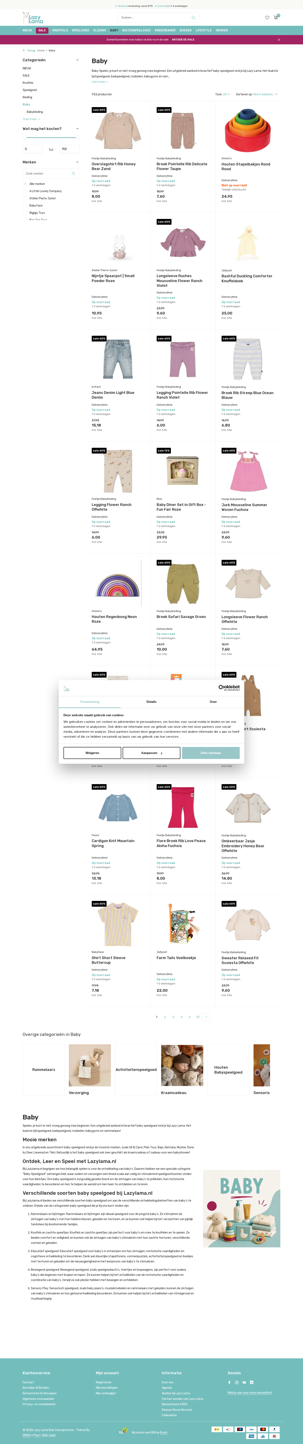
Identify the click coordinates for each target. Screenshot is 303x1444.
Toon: (218, 94)
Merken (222, 30)
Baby (114, 30)
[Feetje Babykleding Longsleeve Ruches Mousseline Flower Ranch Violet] (183, 242)
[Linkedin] (251, 1383)
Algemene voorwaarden (38, 1399)
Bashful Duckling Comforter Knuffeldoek (247, 278)
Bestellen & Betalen (36, 1388)
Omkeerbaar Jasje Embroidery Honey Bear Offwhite (243, 846)
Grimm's (227, 158)
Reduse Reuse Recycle (177, 1410)
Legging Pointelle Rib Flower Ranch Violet (182, 395)
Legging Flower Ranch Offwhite (112, 507)
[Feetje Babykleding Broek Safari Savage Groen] (183, 583)
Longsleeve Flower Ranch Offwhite (245, 619)
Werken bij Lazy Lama (176, 1393)
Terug (30, 50)
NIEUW (27, 30)
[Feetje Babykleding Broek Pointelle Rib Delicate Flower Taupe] (183, 130)
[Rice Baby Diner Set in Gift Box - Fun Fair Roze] (183, 471)
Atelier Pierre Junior (42, 198)
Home (41, 50)
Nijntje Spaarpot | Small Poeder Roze (113, 278)
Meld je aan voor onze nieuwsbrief (250, 1392)
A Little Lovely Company (45, 191)
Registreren (104, 1382)
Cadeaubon (169, 1415)
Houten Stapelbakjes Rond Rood (246, 166)
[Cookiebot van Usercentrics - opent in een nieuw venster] (222, 688)
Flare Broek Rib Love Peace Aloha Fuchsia (181, 843)
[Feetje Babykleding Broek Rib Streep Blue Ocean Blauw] (248, 359)
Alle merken (37, 184)
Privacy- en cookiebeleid (39, 1404)
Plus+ (37, 1435)
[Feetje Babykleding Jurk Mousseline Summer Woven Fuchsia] (248, 471)
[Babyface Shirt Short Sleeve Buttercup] (118, 924)
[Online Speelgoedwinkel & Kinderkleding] (38, 17)
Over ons (167, 1382)
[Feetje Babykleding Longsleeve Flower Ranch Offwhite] (248, 583)
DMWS (27, 1435)
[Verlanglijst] (267, 17)
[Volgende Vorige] (206, 1017)
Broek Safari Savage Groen (181, 616)
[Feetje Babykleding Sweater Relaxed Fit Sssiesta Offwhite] (248, 924)
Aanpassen (149, 753)
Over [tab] (213, 701)
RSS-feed (48, 1435)
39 (198, 1017)
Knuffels (60, 30)
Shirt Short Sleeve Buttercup (109, 960)
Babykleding (35, 112)
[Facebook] (229, 1383)
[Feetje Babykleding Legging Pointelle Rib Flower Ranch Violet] (183, 359)
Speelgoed (80, 30)
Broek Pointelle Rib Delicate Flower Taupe (182, 166)
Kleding (99, 30)
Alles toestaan (211, 753)
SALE (42, 30)
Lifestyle (204, 30)
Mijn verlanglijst (106, 1393)
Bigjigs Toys (37, 213)
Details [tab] (152, 701)
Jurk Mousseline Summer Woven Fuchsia (244, 507)
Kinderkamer (165, 30)
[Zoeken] (193, 17)
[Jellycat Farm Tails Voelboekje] (183, 924)
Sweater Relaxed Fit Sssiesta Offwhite (240, 960)
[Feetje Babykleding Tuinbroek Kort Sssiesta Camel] (248, 695)
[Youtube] (244, 1383)
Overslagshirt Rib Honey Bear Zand (114, 166)
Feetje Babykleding (104, 158)
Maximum (69, 149)
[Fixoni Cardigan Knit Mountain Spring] (118, 807)
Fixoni (95, 835)
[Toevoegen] (137, 201)
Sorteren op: (244, 94)
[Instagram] (236, 1383)
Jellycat (227, 270)
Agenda (167, 1388)
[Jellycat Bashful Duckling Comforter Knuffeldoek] (248, 242)
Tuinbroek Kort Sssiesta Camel (243, 731)
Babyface (36, 205)
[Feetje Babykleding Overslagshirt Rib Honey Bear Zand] (118, 130)
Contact (28, 1382)
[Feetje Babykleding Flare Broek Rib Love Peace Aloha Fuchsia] (183, 807)
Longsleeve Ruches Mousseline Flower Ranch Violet (179, 281)
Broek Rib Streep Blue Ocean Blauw (248, 395)
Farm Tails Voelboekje (176, 958)
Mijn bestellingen (107, 1388)
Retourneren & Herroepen (40, 1393)
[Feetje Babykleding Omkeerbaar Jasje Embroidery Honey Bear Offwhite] (248, 807)
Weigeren (92, 753)
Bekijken (265, 201)
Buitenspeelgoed (136, 30)
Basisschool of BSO (174, 1404)
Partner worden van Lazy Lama (182, 1399)
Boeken (185, 30)
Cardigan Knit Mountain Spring (113, 843)
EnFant (96, 386)
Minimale (32, 149)
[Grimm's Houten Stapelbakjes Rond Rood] (248, 130)
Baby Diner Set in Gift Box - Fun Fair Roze (181, 507)
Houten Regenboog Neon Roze (114, 619)
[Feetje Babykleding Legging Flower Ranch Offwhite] (118, 471)
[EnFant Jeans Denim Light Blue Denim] (118, 359)
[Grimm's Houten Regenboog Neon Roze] (118, 583)
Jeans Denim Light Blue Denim (113, 395)
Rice (159, 498)
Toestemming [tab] (89, 701)
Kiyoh (163, 1432)
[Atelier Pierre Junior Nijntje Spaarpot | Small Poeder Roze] (118, 242)
